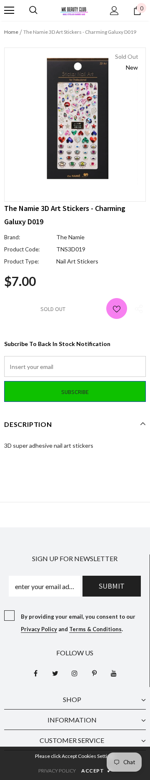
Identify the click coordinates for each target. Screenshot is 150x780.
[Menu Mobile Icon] (9, 10)
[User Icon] (114, 10)
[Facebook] (35, 673)
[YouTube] (113, 673)
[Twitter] (55, 673)
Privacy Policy (39, 629)
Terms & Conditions (95, 629)
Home (11, 32)
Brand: (12, 237)
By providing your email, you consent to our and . (78, 622)
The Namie (70, 237)
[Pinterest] (94, 673)
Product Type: (21, 261)
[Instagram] (74, 673)
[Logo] (74, 10)
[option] (75, 118)
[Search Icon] (33, 10)
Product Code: (22, 249)
